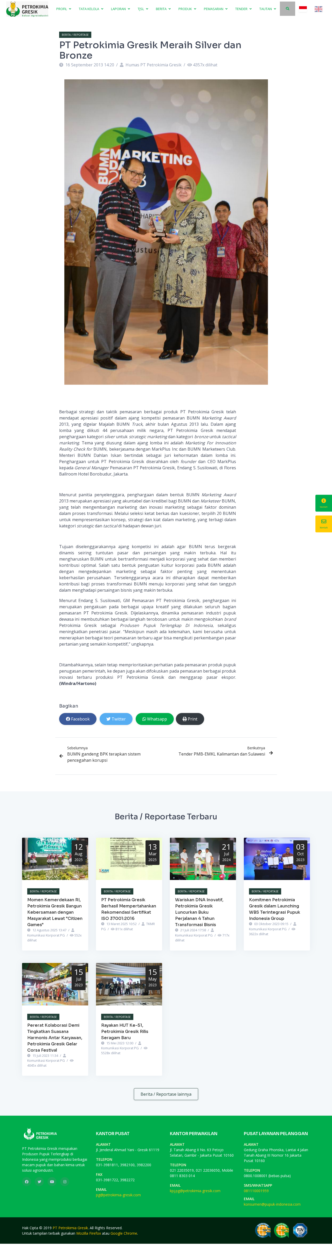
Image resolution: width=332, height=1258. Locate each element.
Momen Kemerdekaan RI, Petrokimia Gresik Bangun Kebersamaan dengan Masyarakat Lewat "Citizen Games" (54, 912)
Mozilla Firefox (88, 1233)
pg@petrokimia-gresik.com (118, 1194)
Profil (62, 8)
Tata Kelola (89, 8)
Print (192, 719)
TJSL (141, 8)
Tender (241, 8)
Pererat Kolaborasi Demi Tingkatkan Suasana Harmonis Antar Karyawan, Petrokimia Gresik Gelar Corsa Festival (54, 1038)
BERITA (161, 8)
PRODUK (185, 8)
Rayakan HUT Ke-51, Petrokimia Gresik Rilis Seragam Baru (124, 1031)
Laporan (119, 8)
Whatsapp (157, 719)
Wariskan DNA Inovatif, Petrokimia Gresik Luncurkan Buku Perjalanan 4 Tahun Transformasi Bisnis (199, 912)
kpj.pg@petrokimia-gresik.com (195, 1190)
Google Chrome (123, 1233)
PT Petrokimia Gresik (70, 1227)
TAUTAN (266, 8)
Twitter (119, 719)
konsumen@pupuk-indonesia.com (272, 1204)
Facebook (80, 719)
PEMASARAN (214, 8)
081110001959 (256, 1190)
